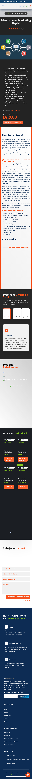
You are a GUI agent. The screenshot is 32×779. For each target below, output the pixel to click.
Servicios (7, 732)
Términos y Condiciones (11, 741)
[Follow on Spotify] (25, 600)
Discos (6, 712)
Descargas (7, 715)
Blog (5, 709)
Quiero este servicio (12, 122)
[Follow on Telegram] (29, 600)
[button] (9, 440)
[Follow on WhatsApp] (27, 600)
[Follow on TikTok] (23, 600)
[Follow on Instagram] (19, 600)
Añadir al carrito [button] (9, 459)
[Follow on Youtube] (21, 600)
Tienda (6, 718)
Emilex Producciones (15, 775)
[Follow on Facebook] (17, 600)
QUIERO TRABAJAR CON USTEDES (18, 597)
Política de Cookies (10, 744)
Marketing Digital (15, 110)
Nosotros (7, 735)
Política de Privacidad (11, 738)
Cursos (6, 721)
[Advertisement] (16, 267)
